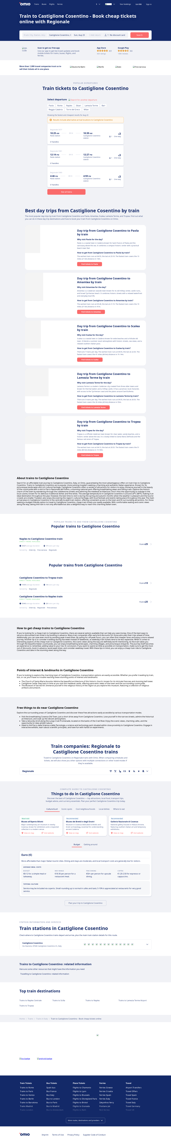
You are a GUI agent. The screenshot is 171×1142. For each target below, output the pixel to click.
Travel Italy (131, 1102)
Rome (59, 105)
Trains (36, 4)
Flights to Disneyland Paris (85, 1098)
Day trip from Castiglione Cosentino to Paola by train (108, 232)
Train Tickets (26, 1083)
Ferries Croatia (106, 1091)
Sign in (149, 4)
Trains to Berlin (27, 1098)
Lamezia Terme (91, 105)
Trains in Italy (42, 1018)
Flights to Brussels (81, 1095)
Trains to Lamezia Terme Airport (133, 1000)
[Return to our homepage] (26, 4)
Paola (51, 105)
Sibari (78, 105)
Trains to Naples (93, 1000)
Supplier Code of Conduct (94, 1134)
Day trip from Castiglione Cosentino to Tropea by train (109, 423)
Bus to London (53, 1098)
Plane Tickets (79, 1083)
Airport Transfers (133, 1087)
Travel (128, 1083)
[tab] (52, 809)
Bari (103, 105)
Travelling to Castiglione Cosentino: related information (44, 974)
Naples (69, 105)
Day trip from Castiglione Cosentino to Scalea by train (108, 328)
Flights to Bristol (80, 1102)
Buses (44, 4)
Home (22, 1018)
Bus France (51, 1091)
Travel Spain (131, 1095)
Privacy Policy (73, 1134)
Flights (51, 4)
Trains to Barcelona (29, 1102)
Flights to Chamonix (82, 1087)
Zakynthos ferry (106, 1102)
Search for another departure (84, 100)
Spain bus (50, 1087)
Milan (86, 109)
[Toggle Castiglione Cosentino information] (147, 944)
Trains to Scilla (58, 1000)
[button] (80, 35)
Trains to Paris (26, 1091)
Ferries (60, 4)
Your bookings (125, 4)
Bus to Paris (51, 1102)
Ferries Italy (104, 1098)
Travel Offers (132, 1091)
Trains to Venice (27, 1095)
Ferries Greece (106, 1087)
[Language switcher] (110, 4)
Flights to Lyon (79, 1091)
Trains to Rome (27, 1087)
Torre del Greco (73, 109)
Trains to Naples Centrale (30, 1000)
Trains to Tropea (26, 1005)
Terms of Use (58, 1134)
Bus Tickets (51, 1083)
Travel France (132, 1098)
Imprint (45, 1134)
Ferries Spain (105, 1095)
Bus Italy (50, 1095)
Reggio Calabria (56, 109)
